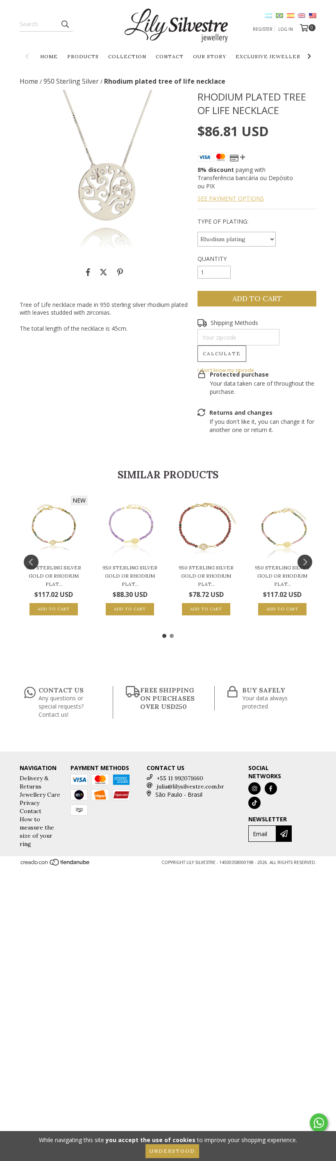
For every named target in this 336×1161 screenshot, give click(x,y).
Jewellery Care (40, 794)
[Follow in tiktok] (254, 803)
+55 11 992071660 (180, 778)
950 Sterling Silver (71, 81)
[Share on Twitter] (103, 272)
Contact (170, 56)
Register (262, 29)
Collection (127, 56)
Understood (172, 1151)
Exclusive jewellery (270, 56)
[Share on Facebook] (88, 272)
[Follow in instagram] (254, 788)
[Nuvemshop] (55, 865)
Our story (209, 56)
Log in (285, 29)
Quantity (212, 259)
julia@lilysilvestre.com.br (190, 786)
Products (83, 56)
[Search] (65, 24)
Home (49, 56)
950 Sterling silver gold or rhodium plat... (53, 576)
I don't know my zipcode (226, 370)
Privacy (29, 803)
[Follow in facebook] (271, 788)
